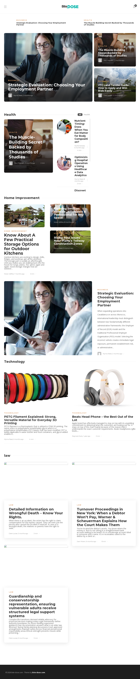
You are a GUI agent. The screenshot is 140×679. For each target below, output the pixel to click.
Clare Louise (107, 95)
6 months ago (79, 148)
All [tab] (80, 115)
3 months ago (119, 60)
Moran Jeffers (9, 274)
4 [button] (134, 347)
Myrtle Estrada (80, 146)
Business (21, 20)
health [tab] (87, 115)
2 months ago (28, 95)
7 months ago (19, 274)
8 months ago (80, 180)
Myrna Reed (18, 95)
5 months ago (23, 533)
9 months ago (68, 248)
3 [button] (131, 347)
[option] (36, 24)
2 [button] (129, 347)
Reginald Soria (77, 436)
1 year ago (86, 436)
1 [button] (126, 347)
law (11, 505)
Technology (11, 413)
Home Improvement (15, 231)
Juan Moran (81, 541)
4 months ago (118, 95)
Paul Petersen (108, 60)
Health (88, 20)
